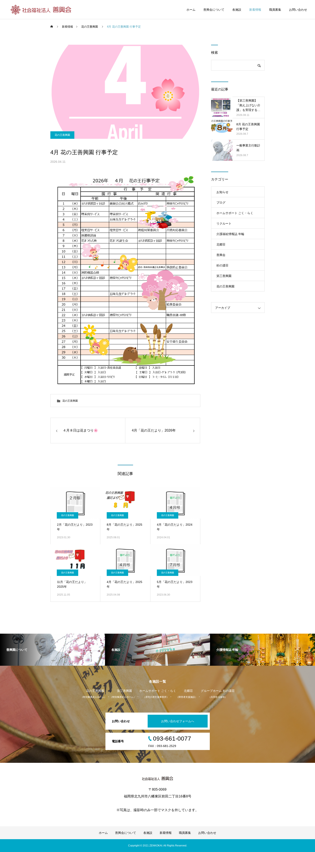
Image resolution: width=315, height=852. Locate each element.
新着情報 (255, 9)
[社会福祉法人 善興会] (41, 9)
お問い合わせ (298, 9)
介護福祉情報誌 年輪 (230, 234)
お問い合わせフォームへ (177, 721)
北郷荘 (220, 244)
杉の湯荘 (222, 265)
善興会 (220, 255)
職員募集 (275, 9)
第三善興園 (223, 276)
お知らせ (222, 192)
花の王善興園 (62, 134)
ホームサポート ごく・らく (234, 213)
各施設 (236, 9)
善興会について (213, 9)
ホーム (190, 9)
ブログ (220, 202)
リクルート (223, 223)
